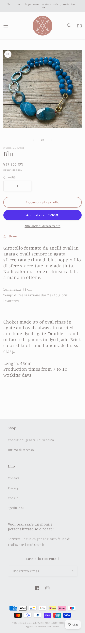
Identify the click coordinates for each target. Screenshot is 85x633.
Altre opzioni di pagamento (42, 225)
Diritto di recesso (21, 450)
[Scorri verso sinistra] (33, 140)
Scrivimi (15, 539)
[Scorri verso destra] (51, 140)
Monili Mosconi (27, 623)
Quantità (9, 177)
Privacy (13, 488)
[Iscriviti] (72, 571)
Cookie (13, 498)
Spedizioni (16, 508)
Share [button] (13, 236)
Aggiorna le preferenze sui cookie (42, 627)
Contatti (14, 478)
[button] (6, 26)
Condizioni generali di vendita (31, 440)
